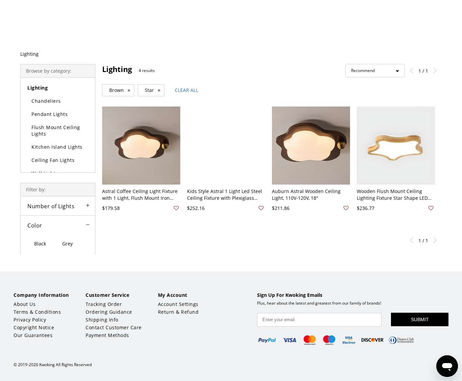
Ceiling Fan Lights (52, 160)
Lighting (29, 54)
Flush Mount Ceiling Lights (55, 130)
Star (153, 90)
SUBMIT (420, 319)
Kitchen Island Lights (57, 147)
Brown (120, 90)
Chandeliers (46, 101)
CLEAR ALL (186, 90)
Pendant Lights (49, 114)
